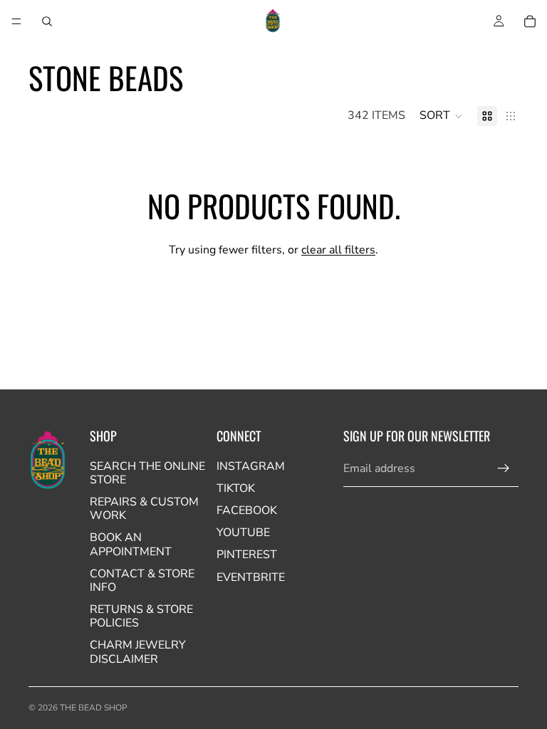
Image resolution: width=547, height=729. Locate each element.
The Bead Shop (93, 707)
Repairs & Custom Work (144, 508)
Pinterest (247, 554)
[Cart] (530, 21)
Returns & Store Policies (141, 616)
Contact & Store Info (142, 580)
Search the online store (147, 473)
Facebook (247, 510)
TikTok (236, 488)
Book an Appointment (131, 544)
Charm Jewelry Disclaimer (138, 651)
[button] (441, 116)
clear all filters (338, 250)
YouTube (243, 532)
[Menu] (16, 21)
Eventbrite (251, 577)
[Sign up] (504, 468)
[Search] (47, 21)
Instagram (251, 466)
